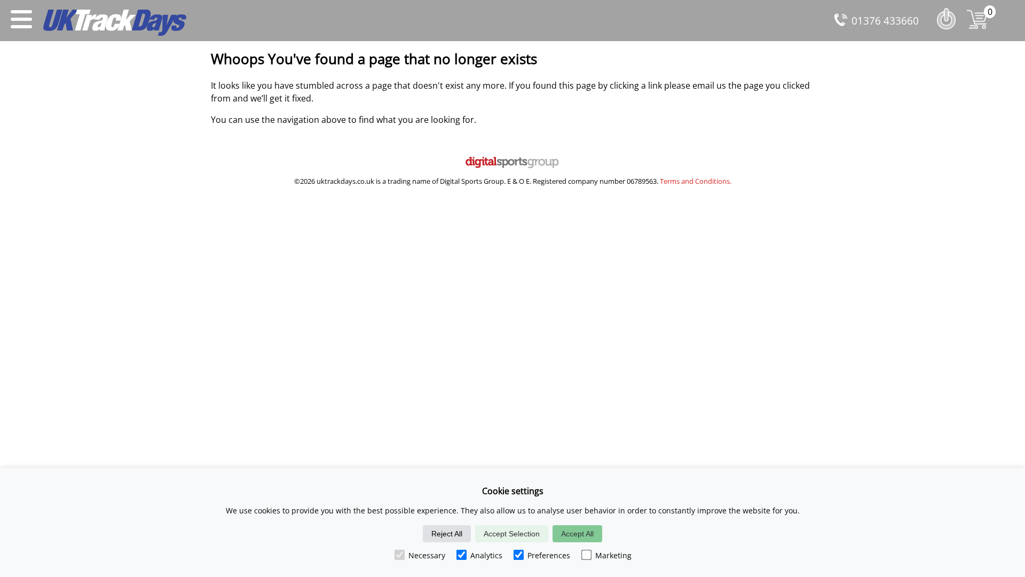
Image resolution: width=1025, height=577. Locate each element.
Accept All (577, 533)
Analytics (486, 555)
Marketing (613, 555)
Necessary (426, 555)
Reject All (446, 533)
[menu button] (21, 20)
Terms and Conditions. (695, 181)
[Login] (949, 31)
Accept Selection (512, 533)
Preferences (548, 555)
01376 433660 (885, 20)
